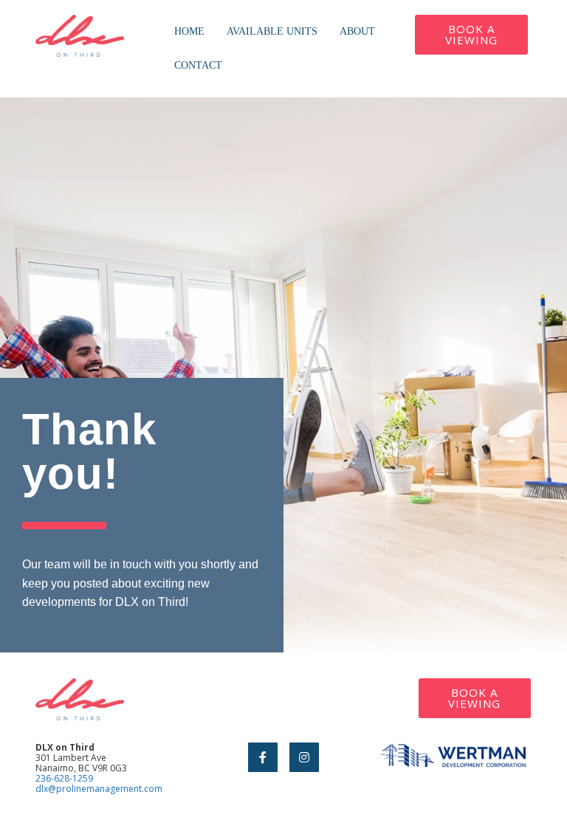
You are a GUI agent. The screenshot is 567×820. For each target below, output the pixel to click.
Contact (198, 65)
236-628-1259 (64, 778)
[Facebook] (263, 757)
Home (189, 31)
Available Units (272, 31)
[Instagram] (304, 757)
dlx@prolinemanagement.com (98, 788)
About (357, 31)
